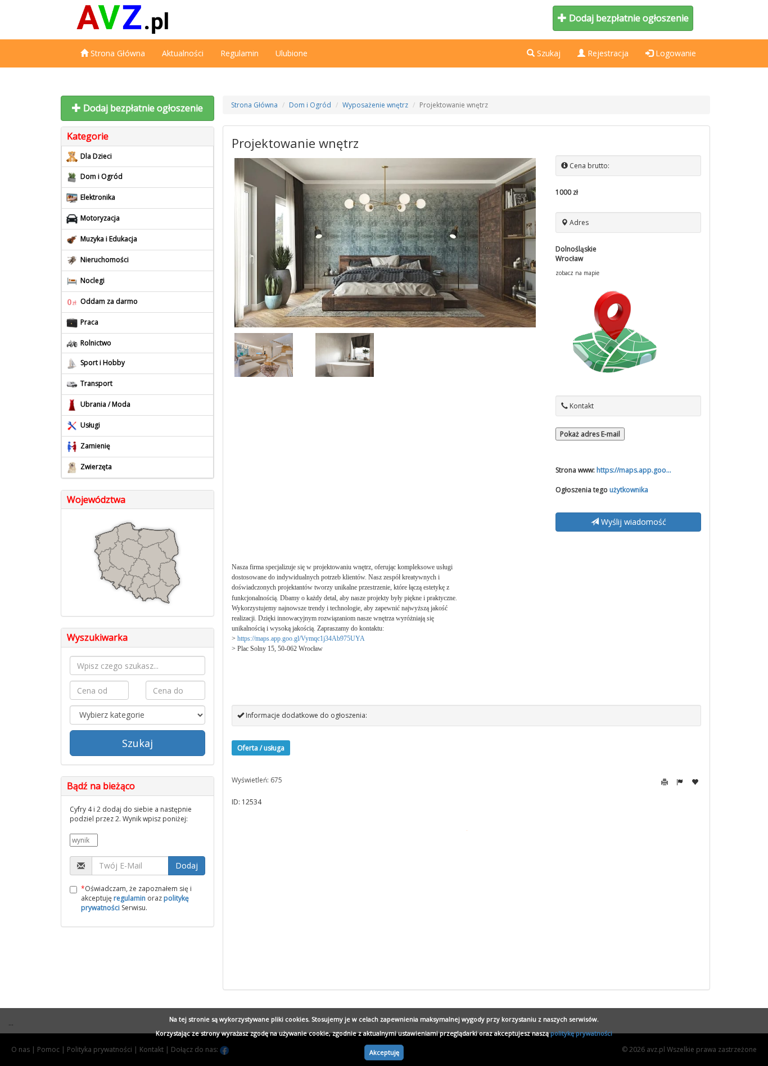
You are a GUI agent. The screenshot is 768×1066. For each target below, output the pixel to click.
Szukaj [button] (548, 53)
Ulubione (291, 53)
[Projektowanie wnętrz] (385, 243)
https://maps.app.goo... (634, 470)
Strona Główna (116, 53)
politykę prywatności (581, 1033)
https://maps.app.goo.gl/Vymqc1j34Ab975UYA (301, 638)
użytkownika (628, 489)
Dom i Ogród (310, 105)
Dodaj (186, 865)
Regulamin (239, 53)
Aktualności (183, 53)
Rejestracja (607, 53)
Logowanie (674, 53)
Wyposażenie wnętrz (375, 105)
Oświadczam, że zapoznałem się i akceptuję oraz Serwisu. (136, 898)
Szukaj (137, 743)
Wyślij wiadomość (632, 521)
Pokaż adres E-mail (590, 434)
